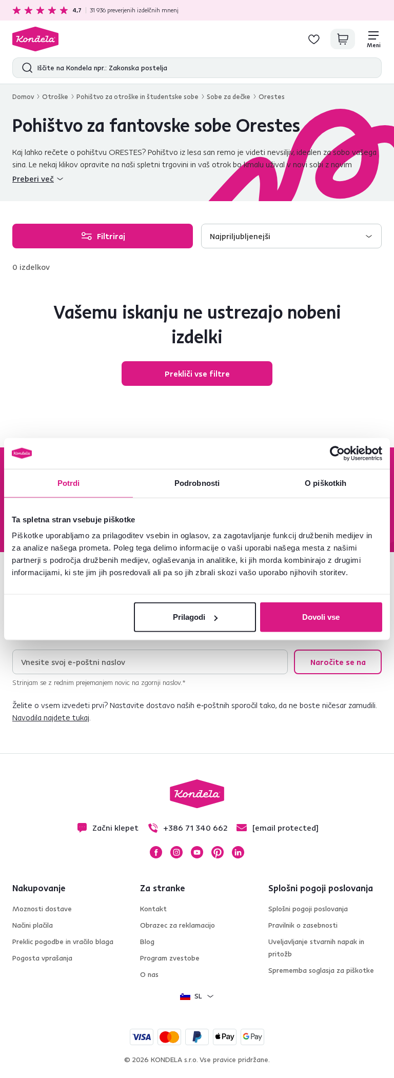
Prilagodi (189, 617)
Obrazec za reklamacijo (177, 925)
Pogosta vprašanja (42, 958)
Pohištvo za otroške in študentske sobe (137, 96)
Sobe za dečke (228, 96)
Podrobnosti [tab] (197, 482)
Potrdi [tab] (68, 482)
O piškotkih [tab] (325, 482)
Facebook (156, 852)
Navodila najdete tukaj (50, 717)
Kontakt (153, 908)
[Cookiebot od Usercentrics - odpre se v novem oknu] (337, 453)
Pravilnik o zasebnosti (303, 925)
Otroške (55, 96)
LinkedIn (238, 852)
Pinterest (217, 852)
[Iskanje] (24, 67)
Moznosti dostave (42, 908)
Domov (23, 96)
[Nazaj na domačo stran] (35, 39)
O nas (149, 974)
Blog (147, 941)
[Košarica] (342, 39)
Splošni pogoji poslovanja (308, 908)
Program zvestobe (170, 958)
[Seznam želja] (314, 39)
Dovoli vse (321, 617)
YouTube (197, 852)
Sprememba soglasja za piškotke (321, 970)
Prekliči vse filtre (197, 373)
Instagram (176, 852)
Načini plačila (32, 925)
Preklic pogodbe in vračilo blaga (62, 941)
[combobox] (291, 236)
